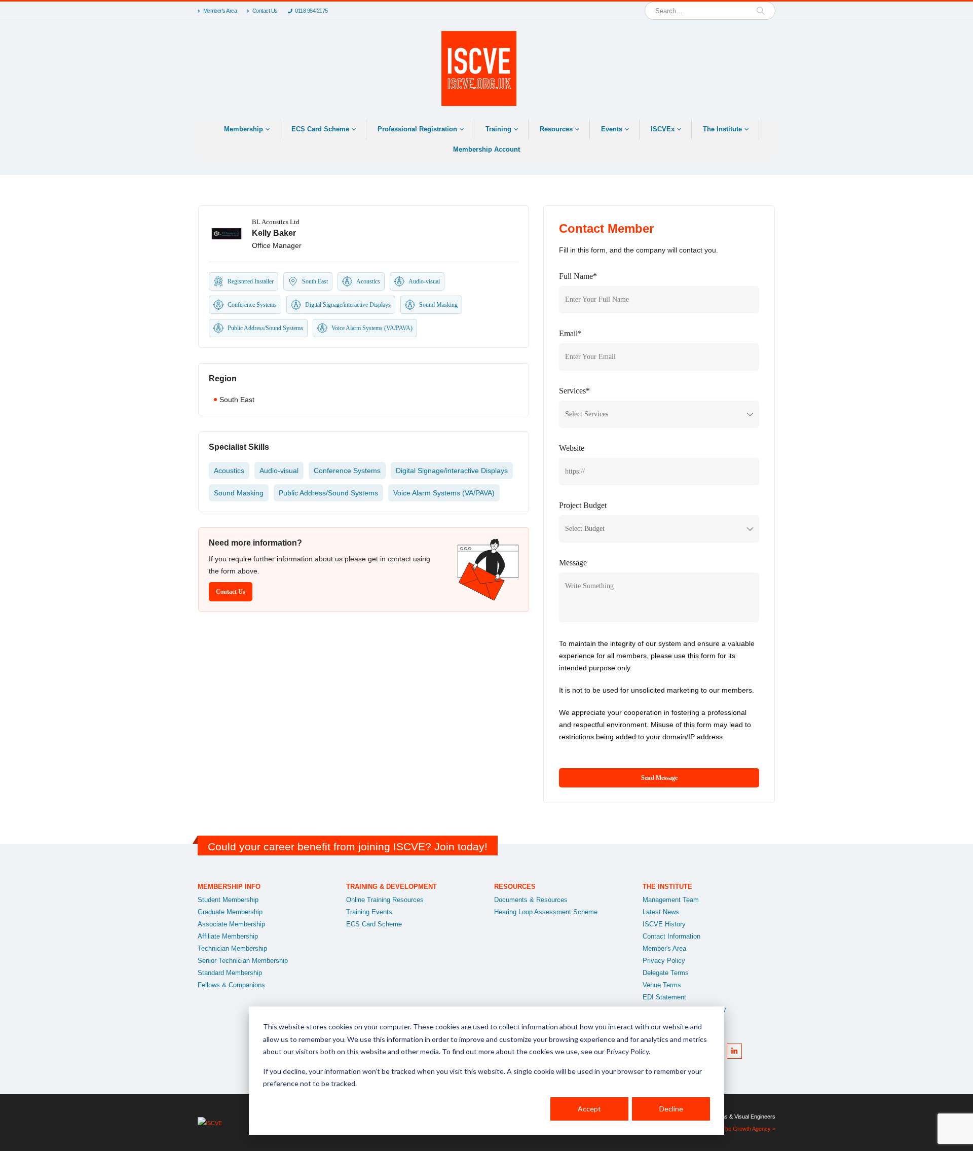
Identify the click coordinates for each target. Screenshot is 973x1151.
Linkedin (734, 1051)
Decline (671, 1108)
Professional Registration (417, 129)
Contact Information (671, 936)
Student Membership (228, 900)
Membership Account (486, 149)
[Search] (760, 10)
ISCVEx (663, 129)
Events (611, 129)
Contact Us (265, 11)
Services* (574, 390)
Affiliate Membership (228, 936)
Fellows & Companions (231, 985)
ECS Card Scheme (320, 129)
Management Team (671, 900)
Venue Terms (662, 985)
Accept (589, 1108)
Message (573, 562)
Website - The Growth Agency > (736, 1129)
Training (498, 129)
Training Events (369, 912)
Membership (243, 129)
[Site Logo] (479, 68)
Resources (556, 129)
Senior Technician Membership (243, 960)
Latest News (661, 912)
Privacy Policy (664, 960)
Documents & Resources (531, 900)
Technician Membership (232, 948)
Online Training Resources (385, 900)
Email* (570, 333)
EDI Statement (664, 997)
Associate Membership (231, 924)
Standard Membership (230, 973)
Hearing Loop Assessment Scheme (545, 912)
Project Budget (583, 505)
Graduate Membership (230, 912)
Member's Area (220, 11)
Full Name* (578, 276)
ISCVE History (664, 924)
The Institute (722, 129)
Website (571, 448)
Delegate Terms (666, 973)
